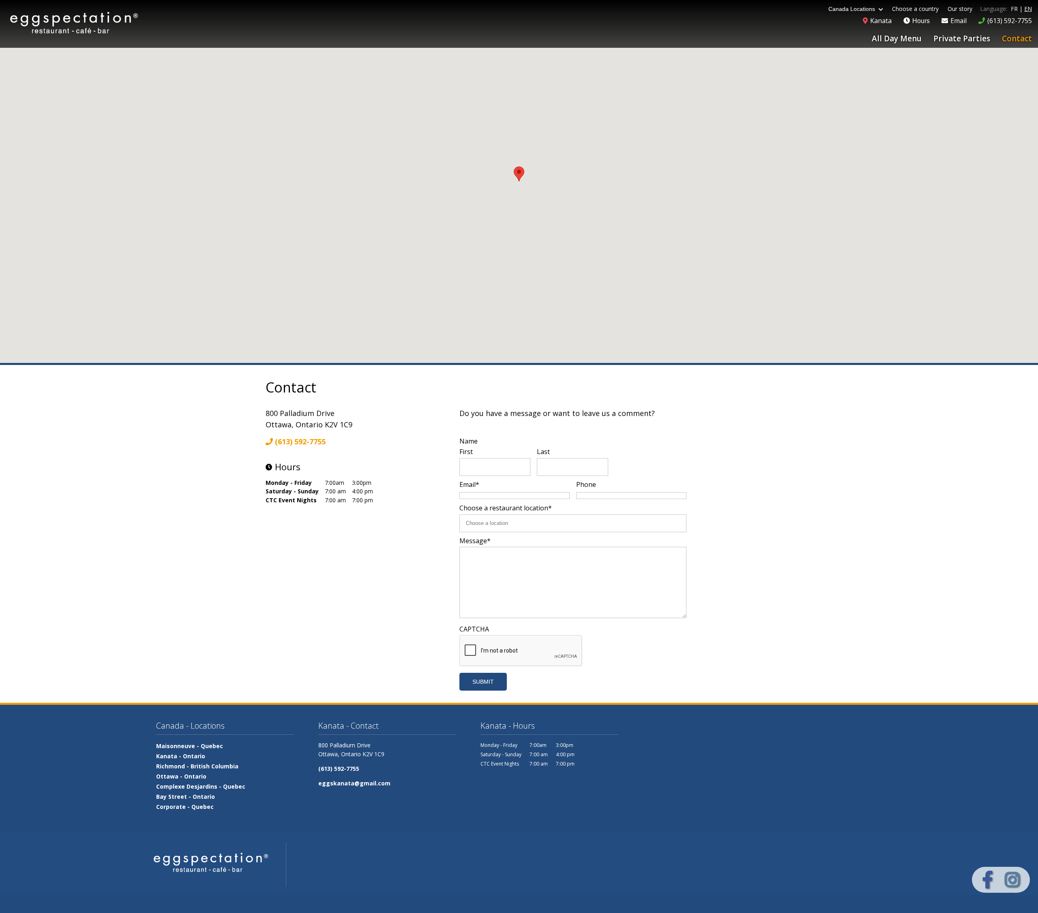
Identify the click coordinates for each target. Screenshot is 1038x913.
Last (543, 451)
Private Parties (961, 38)
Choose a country (915, 9)
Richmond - (197, 766)
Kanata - (180, 756)
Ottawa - (181, 776)
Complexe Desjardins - (200, 786)
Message (475, 540)
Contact (1017, 38)
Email (469, 484)
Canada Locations (852, 9)
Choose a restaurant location (505, 507)
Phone (586, 484)
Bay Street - (185, 796)
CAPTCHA (474, 629)
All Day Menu (897, 38)
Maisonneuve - (189, 746)
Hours (920, 20)
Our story (960, 9)
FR (1014, 9)
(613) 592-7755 (299, 441)
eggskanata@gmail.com (354, 783)
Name (468, 441)
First (466, 451)
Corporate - (185, 807)
